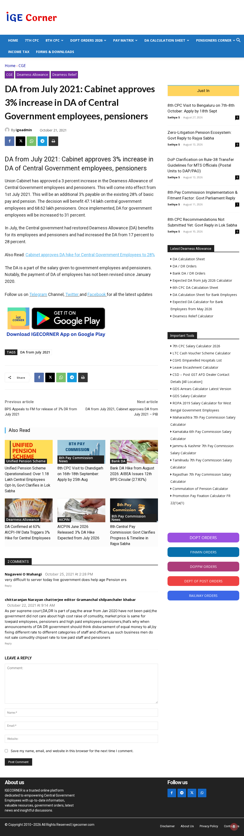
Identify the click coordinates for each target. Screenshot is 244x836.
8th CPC (53, 40)
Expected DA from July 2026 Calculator (202, 280)
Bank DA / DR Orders (188, 273)
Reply (8, 585)
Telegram (38, 294)
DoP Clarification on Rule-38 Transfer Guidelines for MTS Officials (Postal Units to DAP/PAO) (201, 165)
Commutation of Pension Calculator (200, 488)
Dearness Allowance (32, 74)
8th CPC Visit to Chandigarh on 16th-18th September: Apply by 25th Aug (80, 474)
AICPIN (64, 519)
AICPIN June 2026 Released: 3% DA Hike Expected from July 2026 (78, 532)
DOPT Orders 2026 (86, 40)
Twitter (72, 294)
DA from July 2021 (35, 352)
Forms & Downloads (55, 51)
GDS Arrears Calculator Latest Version (201, 389)
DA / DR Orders (184, 266)
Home (13, 40)
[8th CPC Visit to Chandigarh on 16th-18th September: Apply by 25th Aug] (81, 452)
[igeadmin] (8, 129)
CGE (22, 65)
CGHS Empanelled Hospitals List (197, 360)
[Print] (53, 141)
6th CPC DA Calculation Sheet (195, 287)
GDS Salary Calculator (189, 396)
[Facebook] (9, 141)
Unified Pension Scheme (26, 461)
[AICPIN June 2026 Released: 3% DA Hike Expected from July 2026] (81, 510)
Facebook (96, 294)
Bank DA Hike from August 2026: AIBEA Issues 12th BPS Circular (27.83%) (132, 474)
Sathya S (174, 117)
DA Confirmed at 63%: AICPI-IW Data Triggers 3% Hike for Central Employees (28, 532)
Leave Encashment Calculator (195, 367)
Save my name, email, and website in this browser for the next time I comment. (72, 751)
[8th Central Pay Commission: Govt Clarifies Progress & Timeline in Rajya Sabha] (134, 510)
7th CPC (32, 40)
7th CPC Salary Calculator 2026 (196, 346)
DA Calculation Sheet (164, 40)
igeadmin (24, 130)
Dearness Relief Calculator (192, 316)
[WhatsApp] (31, 141)
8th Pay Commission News (76, 459)
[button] (238, 41)
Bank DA (118, 461)
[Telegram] (42, 141)
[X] (20, 141)
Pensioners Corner (213, 40)
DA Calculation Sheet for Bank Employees (204, 294)
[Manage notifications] (234, 827)
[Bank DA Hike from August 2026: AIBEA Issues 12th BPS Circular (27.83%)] (134, 452)
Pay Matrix (123, 40)
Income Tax (18, 51)
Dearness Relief (64, 74)
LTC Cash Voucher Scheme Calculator (201, 353)
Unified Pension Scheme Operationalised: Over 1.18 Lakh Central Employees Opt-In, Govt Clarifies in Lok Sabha (27, 479)
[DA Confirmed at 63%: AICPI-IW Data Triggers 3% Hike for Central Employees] (29, 510)
